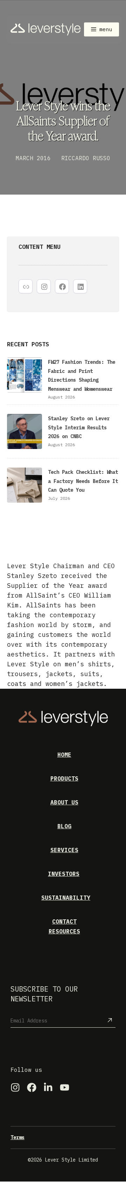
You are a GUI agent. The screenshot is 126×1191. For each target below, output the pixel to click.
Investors (63, 873)
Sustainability (65, 897)
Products (64, 778)
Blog (64, 826)
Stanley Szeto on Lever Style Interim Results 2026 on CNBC (79, 427)
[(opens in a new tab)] (24, 433)
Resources (64, 931)
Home (64, 754)
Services (64, 849)
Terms (17, 1137)
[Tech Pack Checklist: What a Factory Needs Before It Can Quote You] (24, 486)
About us (64, 802)
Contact (64, 921)
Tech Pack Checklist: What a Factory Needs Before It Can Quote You (83, 481)
